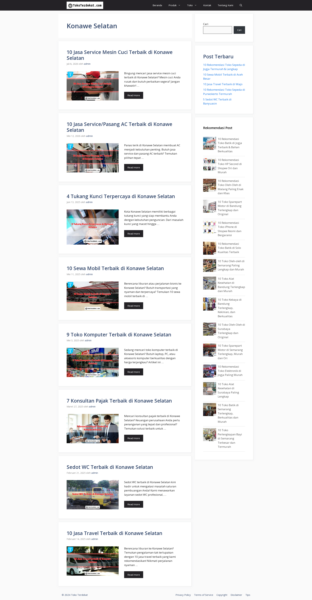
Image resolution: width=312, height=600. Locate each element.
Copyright (221, 594)
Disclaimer (236, 594)
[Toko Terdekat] (85, 5)
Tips (247, 594)
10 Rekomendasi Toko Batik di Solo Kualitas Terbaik (229, 248)
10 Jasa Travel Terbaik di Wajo (222, 84)
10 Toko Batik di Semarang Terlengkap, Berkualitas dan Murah (228, 413)
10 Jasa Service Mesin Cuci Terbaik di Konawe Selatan (120, 55)
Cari (205, 24)
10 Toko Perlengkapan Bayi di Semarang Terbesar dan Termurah (230, 438)
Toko (190, 5)
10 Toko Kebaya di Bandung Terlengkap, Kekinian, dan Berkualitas (230, 308)
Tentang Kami (225, 5)
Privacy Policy (183, 594)
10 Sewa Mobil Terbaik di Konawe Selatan (115, 268)
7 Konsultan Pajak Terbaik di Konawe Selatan (119, 400)
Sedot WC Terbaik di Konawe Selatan (110, 467)
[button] (240, 5)
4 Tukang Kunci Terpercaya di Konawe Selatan (121, 196)
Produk (172, 5)
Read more (133, 95)
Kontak (207, 5)
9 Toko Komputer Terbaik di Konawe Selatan (119, 334)
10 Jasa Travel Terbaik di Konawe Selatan (114, 533)
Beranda (157, 5)
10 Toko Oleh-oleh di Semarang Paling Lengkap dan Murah (231, 265)
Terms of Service (203, 594)
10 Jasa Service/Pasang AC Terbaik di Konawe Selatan (119, 127)
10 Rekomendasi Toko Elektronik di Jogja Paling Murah (230, 371)
